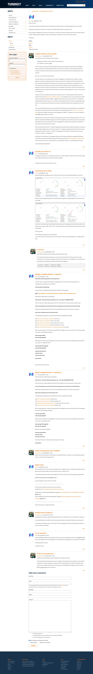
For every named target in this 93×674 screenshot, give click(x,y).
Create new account (15, 72)
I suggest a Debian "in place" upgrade (46, 54)
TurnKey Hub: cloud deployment (28, 662)
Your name (31, 576)
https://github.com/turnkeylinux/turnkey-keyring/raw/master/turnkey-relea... (57, 293)
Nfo (29, 21)
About (9, 659)
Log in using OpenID (15, 70)
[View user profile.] (31, 17)
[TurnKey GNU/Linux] (14, 5)
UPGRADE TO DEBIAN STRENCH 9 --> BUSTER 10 (48, 274)
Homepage (31, 589)
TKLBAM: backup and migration (28, 664)
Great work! (40, 249)
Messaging (11, 26)
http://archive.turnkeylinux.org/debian (45, 318)
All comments (34, 642)
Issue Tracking (63, 666)
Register (83, 1)
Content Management (65, 661)
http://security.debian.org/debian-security (46, 403)
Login (78, 1)
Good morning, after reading (43, 171)
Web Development (64, 664)
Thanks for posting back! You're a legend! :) (47, 451)
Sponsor (9, 669)
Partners (9, 667)
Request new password (16, 74)
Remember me (13, 68)
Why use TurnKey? (11, 661)
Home (30, 11)
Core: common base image (27, 661)
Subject (30, 594)
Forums (10, 41)
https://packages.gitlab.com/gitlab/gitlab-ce (53, 489)
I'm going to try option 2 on (43, 151)
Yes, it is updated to (41, 533)
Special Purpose (64, 669)
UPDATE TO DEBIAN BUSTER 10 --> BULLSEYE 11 (48, 372)
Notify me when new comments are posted (39, 640)
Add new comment (33, 49)
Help (33, 5)
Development (11, 47)
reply (83, 146)
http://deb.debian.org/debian (43, 320)
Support (30, 43)
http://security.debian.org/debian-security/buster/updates (50, 327)
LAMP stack (79, 664)
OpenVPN (79, 661)
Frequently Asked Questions (47, 662)
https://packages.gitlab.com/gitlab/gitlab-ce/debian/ (71, 492)
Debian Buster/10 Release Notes (53, 96)
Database (11, 30)
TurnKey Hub (60, 5)
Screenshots (49, 5)
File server (79, 667)
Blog (40, 5)
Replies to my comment (45, 642)
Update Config (39, 465)
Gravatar (62, 585)
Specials (10, 15)
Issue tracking (12, 28)
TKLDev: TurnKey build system (28, 666)
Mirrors (9, 664)
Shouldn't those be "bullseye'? (44, 512)
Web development (12, 17)
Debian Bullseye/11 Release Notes (76, 138)
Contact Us (10, 666)
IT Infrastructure (12, 19)
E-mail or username (13, 58)
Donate (43, 666)
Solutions (25, 659)
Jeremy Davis (38, 56)
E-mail (30, 581)
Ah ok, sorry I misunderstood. (45, 553)
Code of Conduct (11, 662)
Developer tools (12, 32)
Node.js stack (79, 662)
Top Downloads (81, 659)
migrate (30, 47)
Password (11, 63)
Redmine (78, 669)
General (11, 45)
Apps (26, 5)
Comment (31, 599)
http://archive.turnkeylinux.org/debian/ (46, 405)
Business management (13, 24)
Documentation (12, 49)
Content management (13, 22)
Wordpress (79, 666)
